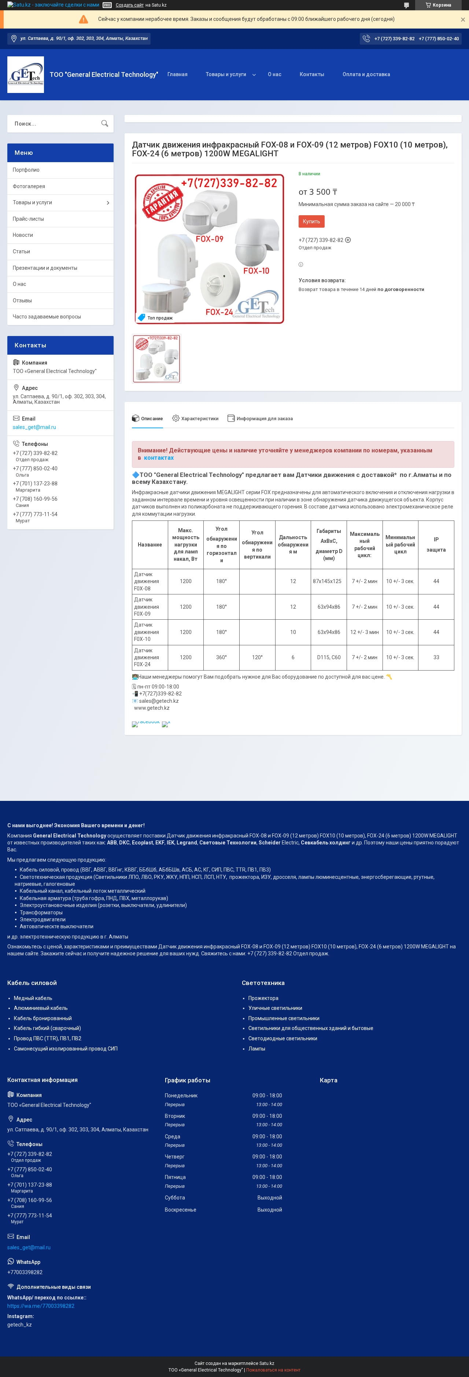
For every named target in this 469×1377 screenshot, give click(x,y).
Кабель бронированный (43, 1018)
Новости (23, 235)
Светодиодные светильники (282, 1038)
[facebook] (146, 721)
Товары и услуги (226, 74)
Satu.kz (266, 1363)
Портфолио (26, 170)
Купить (311, 221)
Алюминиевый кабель (41, 1008)
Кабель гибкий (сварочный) (47, 1028)
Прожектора (263, 998)
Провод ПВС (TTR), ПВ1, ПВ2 (47, 1038)
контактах (159, 457)
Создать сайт (130, 5)
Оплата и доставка (366, 74)
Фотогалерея (29, 186)
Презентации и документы (45, 268)
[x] (166, 721)
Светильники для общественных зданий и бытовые (310, 1028)
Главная (177, 74)
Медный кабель (33, 998)
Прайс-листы (28, 219)
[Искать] (105, 124)
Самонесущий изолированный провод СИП (66, 1049)
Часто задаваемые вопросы (47, 317)
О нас (274, 74)
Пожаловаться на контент (273, 1370)
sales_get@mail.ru (34, 427)
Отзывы (22, 300)
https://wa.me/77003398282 (40, 1306)
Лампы (256, 1049)
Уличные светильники (275, 1008)
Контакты (312, 74)
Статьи (21, 251)
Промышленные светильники (284, 1018)
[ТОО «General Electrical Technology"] (25, 74)
